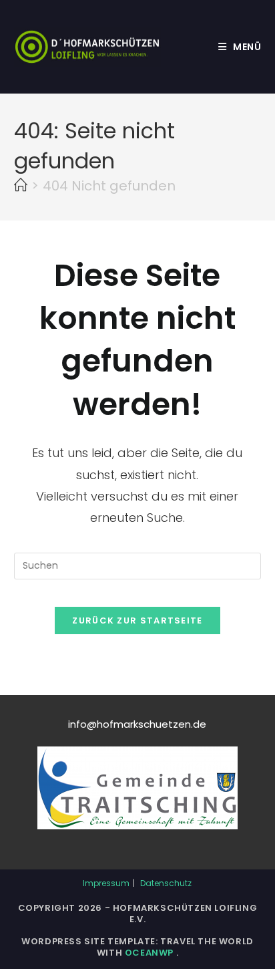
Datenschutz (166, 883)
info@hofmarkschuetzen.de (137, 724)
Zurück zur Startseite (137, 620)
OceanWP (150, 952)
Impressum (106, 883)
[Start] (20, 185)
